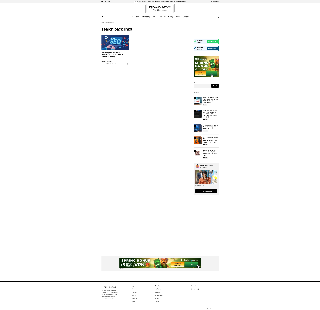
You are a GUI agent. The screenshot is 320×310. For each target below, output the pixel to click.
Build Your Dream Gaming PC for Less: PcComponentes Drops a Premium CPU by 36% (211, 139)
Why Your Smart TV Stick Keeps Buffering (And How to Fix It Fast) (210, 126)
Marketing (109, 61)
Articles (103, 61)
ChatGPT (134, 292)
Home (102, 22)
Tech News (158, 286)
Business (158, 292)
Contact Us (123, 308)
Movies (157, 298)
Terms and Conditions (106, 308)
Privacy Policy (116, 308)
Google (136, 1)
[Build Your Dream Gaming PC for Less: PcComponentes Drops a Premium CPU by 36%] (198, 140)
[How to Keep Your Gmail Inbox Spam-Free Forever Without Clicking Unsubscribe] (198, 101)
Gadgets (205, 119)
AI (132, 289)
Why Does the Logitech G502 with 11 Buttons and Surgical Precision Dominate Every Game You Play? (210, 114)
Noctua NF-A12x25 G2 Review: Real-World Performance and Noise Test (210, 153)
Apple (133, 301)
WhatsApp (135, 298)
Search (195, 82)
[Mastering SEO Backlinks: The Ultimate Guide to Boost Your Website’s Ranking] (115, 42)
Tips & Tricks (159, 295)
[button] (215, 1)
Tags (133, 286)
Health (157, 301)
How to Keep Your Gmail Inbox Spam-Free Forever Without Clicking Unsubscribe (159, 1)
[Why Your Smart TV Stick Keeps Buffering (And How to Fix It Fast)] (198, 128)
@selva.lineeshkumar (206, 165)
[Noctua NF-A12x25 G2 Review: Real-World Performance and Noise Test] (198, 153)
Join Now (213, 41)
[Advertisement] (206, 224)
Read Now (183, 1)
